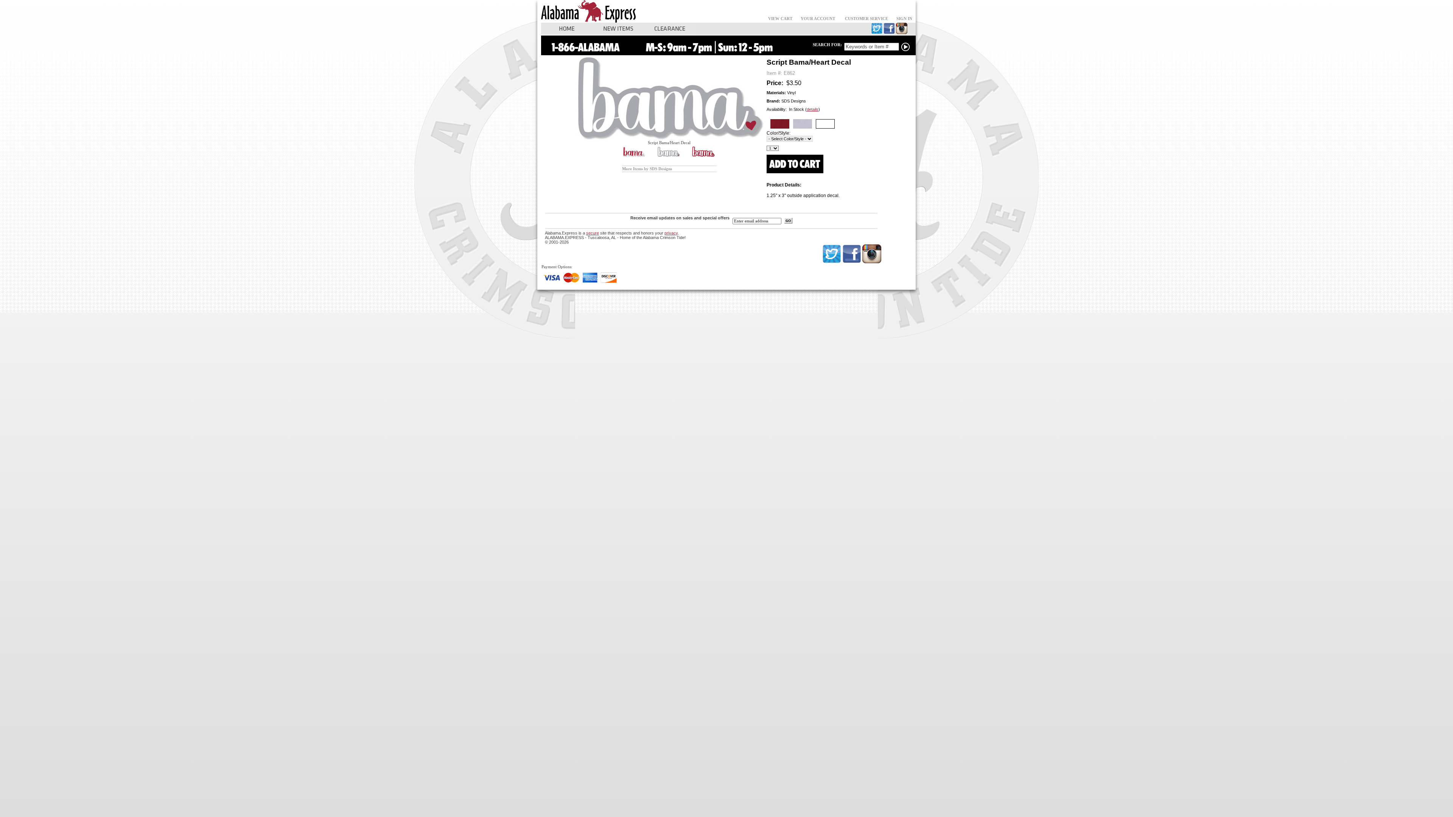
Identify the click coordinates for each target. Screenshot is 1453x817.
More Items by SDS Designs (647, 169)
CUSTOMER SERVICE (866, 19)
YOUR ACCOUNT (818, 19)
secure (592, 233)
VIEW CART (780, 19)
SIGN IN (904, 19)
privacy (671, 233)
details (812, 109)
